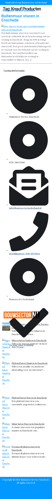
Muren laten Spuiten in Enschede (29, 340)
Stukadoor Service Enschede (18, 10)
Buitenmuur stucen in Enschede (20, 18)
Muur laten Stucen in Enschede (28, 423)
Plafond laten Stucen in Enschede (29, 397)
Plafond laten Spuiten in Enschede (30, 363)
